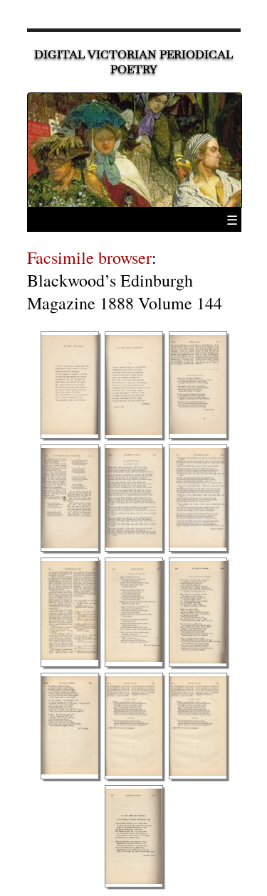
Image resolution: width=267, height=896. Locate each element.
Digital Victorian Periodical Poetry (133, 62)
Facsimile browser (89, 257)
